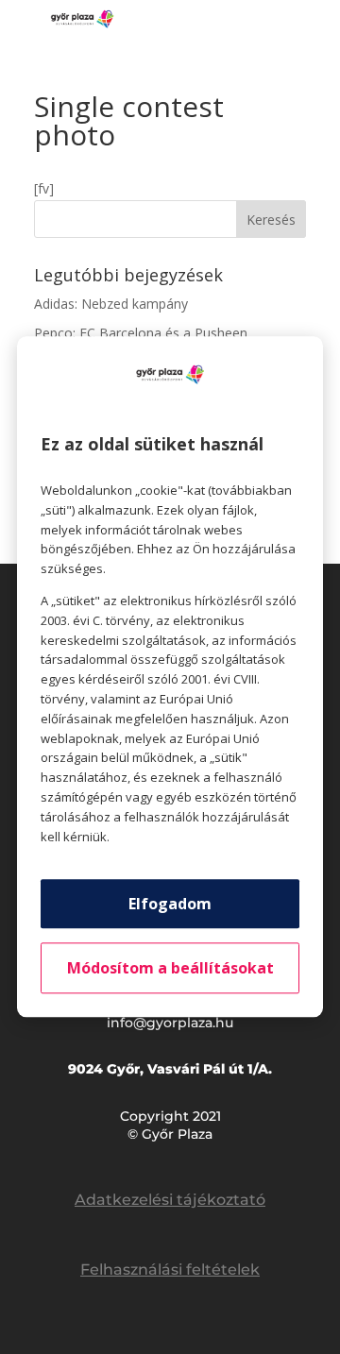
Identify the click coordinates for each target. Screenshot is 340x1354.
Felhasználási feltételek (170, 1269)
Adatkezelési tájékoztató (170, 1200)
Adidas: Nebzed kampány (111, 304)
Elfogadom (170, 904)
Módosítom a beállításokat (170, 968)
